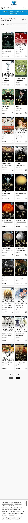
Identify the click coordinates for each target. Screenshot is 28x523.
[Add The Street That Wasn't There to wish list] (26, 255)
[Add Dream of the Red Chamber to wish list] (26, 57)
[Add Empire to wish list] (26, 198)
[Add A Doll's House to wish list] (13, 142)
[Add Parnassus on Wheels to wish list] (13, 170)
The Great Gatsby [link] (6, 50)
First (11, 378)
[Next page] (18, 375)
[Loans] (22, 8)
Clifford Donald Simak (21, 193)
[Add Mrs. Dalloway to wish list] (13, 113)
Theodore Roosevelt (8, 307)
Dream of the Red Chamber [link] (20, 50)
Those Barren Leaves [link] (20, 78)
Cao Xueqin (19, 51)
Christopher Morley (7, 165)
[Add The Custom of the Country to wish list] (26, 142)
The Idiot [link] (18, 163)
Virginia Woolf (6, 108)
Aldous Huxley (20, 80)
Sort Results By (4, 24)
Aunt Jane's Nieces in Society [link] (20, 333)
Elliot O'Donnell (7, 193)
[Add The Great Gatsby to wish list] (13, 57)
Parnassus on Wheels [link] (7, 163)
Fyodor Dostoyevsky (21, 165)
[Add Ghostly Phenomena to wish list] (13, 198)
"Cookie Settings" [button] (18, 513)
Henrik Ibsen (19, 108)
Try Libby (4, 11)
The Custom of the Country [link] (20, 135)
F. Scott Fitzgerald (7, 51)
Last (18, 378)
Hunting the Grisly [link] (6, 305)
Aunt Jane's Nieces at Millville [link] (7, 362)
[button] (23, 20)
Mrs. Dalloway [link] (5, 106)
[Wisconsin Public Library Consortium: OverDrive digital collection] (14, 3)
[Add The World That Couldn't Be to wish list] (13, 255)
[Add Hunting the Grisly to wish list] (13, 312)
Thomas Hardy (6, 278)
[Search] (2, 8)
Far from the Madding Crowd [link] (7, 277)
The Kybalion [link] (5, 78)
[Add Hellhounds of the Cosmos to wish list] (26, 227)
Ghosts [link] (17, 106)
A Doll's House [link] (6, 135)
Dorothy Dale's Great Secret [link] (7, 333)
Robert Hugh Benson (21, 278)
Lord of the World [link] (20, 277)
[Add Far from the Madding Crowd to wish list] (13, 284)
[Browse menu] (25, 8)
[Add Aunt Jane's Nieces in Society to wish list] (26, 340)
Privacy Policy (18, 504)
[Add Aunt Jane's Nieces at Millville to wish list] (13, 369)
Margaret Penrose (7, 335)
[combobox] (11, 8)
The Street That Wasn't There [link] (20, 248)
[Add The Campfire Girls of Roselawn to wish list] (26, 369)
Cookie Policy (18, 519)
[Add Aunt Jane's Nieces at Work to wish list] (26, 312)
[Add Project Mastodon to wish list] (13, 227)
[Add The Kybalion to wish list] (13, 85)
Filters (3, 29)
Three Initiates (6, 80)
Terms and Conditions (7, 504)
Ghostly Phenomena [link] (7, 192)
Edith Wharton (19, 136)
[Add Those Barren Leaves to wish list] (26, 85)
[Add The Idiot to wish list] (26, 170)
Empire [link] (17, 192)
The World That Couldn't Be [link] (7, 248)
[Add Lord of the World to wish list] (26, 284)
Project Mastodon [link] (6, 220)
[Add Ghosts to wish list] (26, 113)
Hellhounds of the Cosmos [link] (20, 220)
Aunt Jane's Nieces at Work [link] (20, 305)
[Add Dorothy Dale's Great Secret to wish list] (13, 340)
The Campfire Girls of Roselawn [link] (20, 362)
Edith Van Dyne (20, 307)
